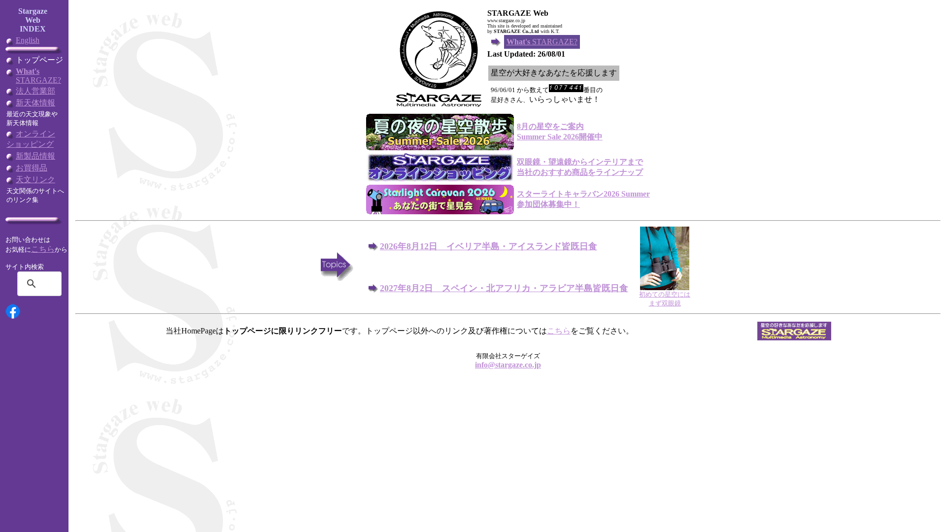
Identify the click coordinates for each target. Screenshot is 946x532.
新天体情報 (35, 103)
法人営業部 (35, 91)
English (27, 40)
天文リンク (35, 179)
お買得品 (31, 168)
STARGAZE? (38, 75)
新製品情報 (35, 156)
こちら (43, 249)
